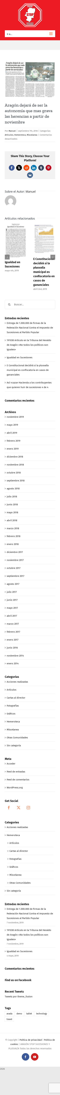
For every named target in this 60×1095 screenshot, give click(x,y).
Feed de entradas (16, 771)
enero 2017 (12, 639)
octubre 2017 (13, 568)
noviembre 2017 (15, 560)
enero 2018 (13, 544)
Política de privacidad (31, 1040)
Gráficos (11, 713)
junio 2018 (12, 504)
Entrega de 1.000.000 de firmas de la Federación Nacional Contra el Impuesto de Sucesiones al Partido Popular (30, 328)
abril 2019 (12, 432)
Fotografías (13, 705)
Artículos (9, 135)
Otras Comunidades (17, 737)
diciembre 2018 (15, 456)
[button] (7, 257)
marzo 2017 (13, 623)
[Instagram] (28, 808)
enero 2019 (13, 448)
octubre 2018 (14, 472)
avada (9, 1013)
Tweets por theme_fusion (18, 996)
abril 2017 (12, 615)
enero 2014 (13, 663)
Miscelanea (32, 135)
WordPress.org (15, 787)
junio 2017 (12, 599)
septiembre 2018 (15, 480)
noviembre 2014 (15, 655)
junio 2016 (12, 647)
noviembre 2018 (15, 464)
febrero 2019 (13, 440)
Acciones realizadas (17, 681)
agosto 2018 (13, 488)
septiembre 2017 (15, 576)
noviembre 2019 (15, 416)
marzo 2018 (13, 528)
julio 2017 (12, 592)
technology (41, 1013)
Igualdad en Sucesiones (19, 357)
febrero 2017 (13, 631)
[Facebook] (9, 808)
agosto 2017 (13, 584)
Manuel (12, 131)
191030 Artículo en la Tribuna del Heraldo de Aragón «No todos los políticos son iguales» (29, 345)
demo (19, 1013)
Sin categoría (14, 745)
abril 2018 (12, 520)
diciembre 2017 (15, 552)
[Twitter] (19, 808)
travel (9, 1019)
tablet (29, 1013)
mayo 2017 (12, 607)
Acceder (11, 763)
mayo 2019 (12, 424)
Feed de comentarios (18, 779)
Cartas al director (16, 697)
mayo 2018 (12, 512)
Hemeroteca (20, 135)
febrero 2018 (13, 536)
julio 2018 (12, 496)
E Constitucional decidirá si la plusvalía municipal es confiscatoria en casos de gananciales (44, 272)
